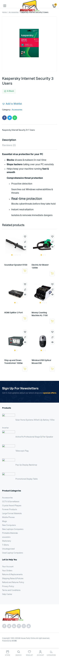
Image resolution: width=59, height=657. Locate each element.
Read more (24, 270)
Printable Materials (10, 533)
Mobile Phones (8, 517)
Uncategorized (8, 549)
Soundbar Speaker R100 (15, 265)
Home (4, 12)
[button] (12, 104)
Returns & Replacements (12, 575)
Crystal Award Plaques (11, 506)
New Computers (9, 525)
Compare (25, 241)
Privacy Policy (8, 586)
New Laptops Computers (12, 529)
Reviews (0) (9, 145)
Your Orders (7, 571)
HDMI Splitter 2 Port (13, 313)
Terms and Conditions (11, 590)
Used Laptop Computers (12, 553)
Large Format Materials (12, 513)
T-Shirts (5, 545)
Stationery (6, 541)
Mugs (4, 521)
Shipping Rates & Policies (12, 579)
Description (9, 140)
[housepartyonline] (29, 6)
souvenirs (6, 537)
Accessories (13, 12)
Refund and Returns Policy (13, 582)
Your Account (7, 567)
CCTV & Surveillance (10, 502)
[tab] (28, 140)
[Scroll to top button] (54, 645)
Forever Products (9, 509)
